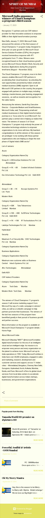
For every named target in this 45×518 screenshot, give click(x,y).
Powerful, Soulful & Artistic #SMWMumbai (16, 449)
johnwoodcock (28, 513)
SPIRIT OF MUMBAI (22, 4)
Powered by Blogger (24, 509)
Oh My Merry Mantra (13, 478)
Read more (38, 440)
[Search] (41, 4)
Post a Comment (11, 401)
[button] (41, 17)
